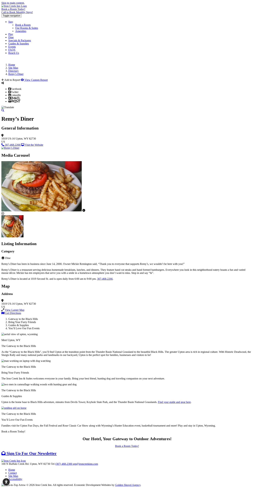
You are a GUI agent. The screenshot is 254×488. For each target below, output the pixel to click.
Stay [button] (10, 21)
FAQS (11, 49)
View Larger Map (14, 309)
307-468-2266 (105, 278)
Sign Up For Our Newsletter (31, 453)
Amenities (20, 31)
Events (12, 46)
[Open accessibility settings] (6, 481)
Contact (12, 472)
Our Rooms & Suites (26, 27)
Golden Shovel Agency (127, 484)
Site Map (13, 475)
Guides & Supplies (18, 43)
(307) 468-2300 (64, 463)
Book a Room (23, 24)
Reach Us (13, 52)
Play (10, 34)
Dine (11, 37)
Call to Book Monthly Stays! (17, 12)
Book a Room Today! (13, 9)
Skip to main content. (13, 2)
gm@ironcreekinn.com (85, 463)
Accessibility (15, 479)
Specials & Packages (19, 40)
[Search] (2, 110)
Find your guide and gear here (174, 402)
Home (11, 469)
